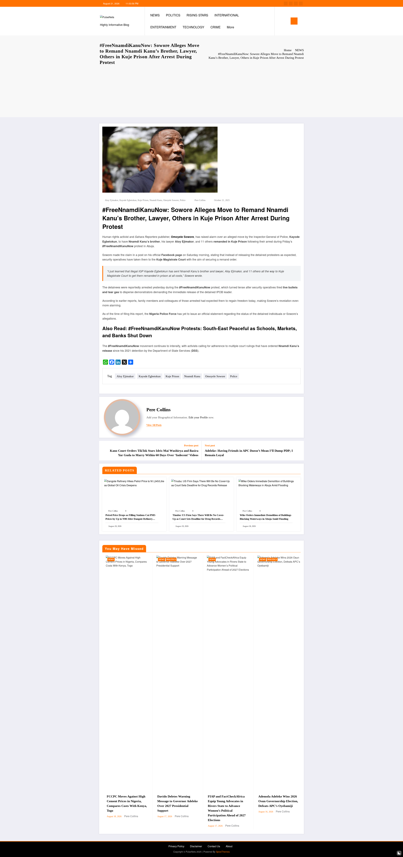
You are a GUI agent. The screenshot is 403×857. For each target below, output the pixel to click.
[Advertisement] (201, 90)
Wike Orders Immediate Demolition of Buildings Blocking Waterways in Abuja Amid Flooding (265, 517)
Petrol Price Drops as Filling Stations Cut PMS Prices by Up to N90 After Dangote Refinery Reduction (130, 517)
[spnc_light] (286, 21)
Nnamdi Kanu (156, 200)
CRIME (215, 27)
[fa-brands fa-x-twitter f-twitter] (291, 3)
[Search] (280, 21)
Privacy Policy (176, 846)
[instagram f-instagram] (296, 3)
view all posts (154, 425)
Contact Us (214, 846)
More (230, 27)
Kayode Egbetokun (127, 200)
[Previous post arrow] (103, 450)
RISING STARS (197, 15)
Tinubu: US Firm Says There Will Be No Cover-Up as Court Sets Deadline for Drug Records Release (198, 517)
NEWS (155, 15)
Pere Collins (200, 200)
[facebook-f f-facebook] (286, 3)
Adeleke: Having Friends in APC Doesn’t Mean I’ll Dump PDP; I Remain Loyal (249, 453)
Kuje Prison (143, 200)
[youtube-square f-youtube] (301, 3)
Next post (210, 445)
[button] (399, 853)
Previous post (191, 445)
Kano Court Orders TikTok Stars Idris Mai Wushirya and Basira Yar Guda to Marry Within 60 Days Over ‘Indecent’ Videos (154, 453)
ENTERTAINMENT (163, 27)
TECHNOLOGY (193, 27)
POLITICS (173, 15)
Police (182, 200)
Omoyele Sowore (171, 200)
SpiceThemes (223, 851)
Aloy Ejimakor (111, 200)
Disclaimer (196, 846)
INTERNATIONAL (226, 15)
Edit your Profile (198, 417)
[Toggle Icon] (294, 21)
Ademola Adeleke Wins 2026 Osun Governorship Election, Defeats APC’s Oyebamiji (187, 801)
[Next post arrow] (299, 450)
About (229, 846)
